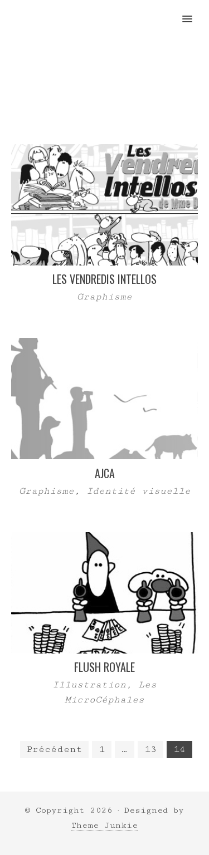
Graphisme (104, 296)
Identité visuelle (138, 491)
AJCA (105, 473)
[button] (193, 11)
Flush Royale (104, 667)
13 (150, 749)
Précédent (54, 749)
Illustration (89, 684)
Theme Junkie (104, 825)
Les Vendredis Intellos (104, 279)
